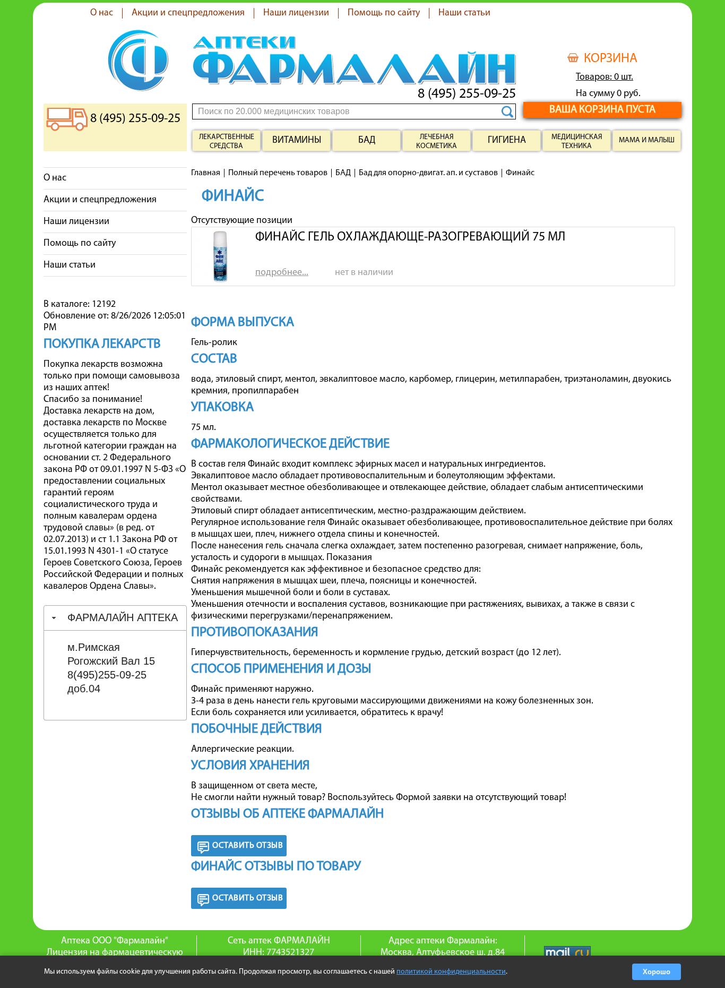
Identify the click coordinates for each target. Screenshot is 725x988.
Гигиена (507, 140)
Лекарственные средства (226, 141)
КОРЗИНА (610, 59)
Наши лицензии (296, 13)
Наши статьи (464, 13)
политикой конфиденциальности (451, 972)
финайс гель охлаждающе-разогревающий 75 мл (410, 237)
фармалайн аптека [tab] (122, 617)
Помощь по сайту (384, 13)
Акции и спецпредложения (188, 13)
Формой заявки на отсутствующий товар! (481, 798)
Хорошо (656, 972)
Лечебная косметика (436, 141)
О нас (101, 13)
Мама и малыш (647, 140)
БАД (366, 140)
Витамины (296, 140)
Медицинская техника (576, 141)
